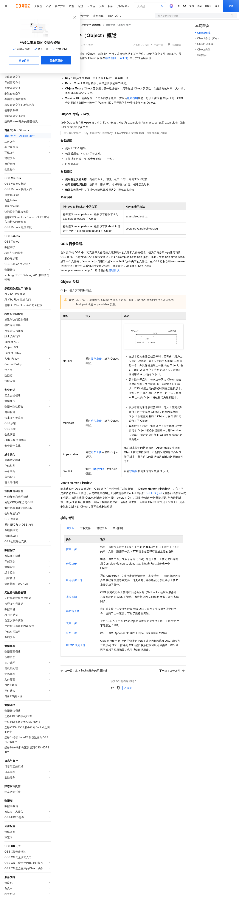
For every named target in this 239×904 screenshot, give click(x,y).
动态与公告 (114, 16)
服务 (110, 6)
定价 (80, 6)
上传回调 (71, 596)
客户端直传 (73, 611)
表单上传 (71, 623)
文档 (191, 5)
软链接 (133, 471)
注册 (217, 5)
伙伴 (101, 6)
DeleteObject (153, 493)
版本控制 (132, 98)
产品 (48, 6)
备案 (199, 5)
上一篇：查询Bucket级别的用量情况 (86, 670)
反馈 (129, 688)
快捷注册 (24, 60)
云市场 (91, 6)
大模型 (38, 6)
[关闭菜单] (6, 6)
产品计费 (83, 16)
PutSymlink (98, 469)
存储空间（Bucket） (117, 58)
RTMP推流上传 (75, 645)
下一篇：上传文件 (169, 670)
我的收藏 (176, 44)
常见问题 (98, 16)
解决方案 (60, 6)
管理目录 (113, 270)
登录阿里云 (56, 60)
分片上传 (96, 420)
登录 (231, 5)
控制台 (208, 5)
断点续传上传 (74, 580)
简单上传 (96, 358)
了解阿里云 (123, 6)
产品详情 (158, 44)
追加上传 (96, 452)
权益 (71, 6)
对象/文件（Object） (91, 24)
